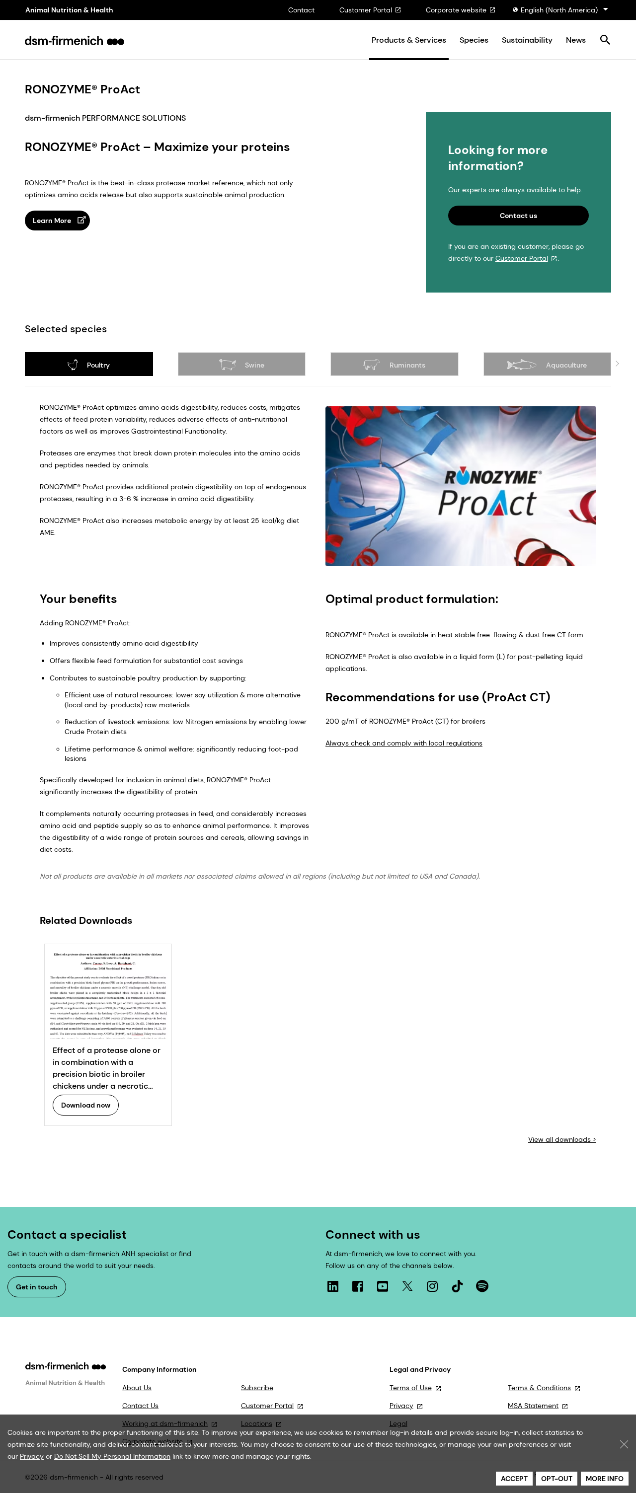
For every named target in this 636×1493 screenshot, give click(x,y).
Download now (85, 1105)
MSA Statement (533, 1405)
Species (474, 40)
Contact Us (140, 1405)
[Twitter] (407, 1286)
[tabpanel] (318, 773)
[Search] (605, 40)
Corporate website (456, 9)
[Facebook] (358, 1286)
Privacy (401, 1405)
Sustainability (527, 40)
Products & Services (409, 40)
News (576, 40)
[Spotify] (482, 1286)
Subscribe (257, 1387)
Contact (301, 9)
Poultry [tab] (97, 365)
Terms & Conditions (539, 1387)
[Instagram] (432, 1286)
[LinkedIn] (333, 1286)
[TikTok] (457, 1286)
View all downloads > (562, 1139)
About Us (137, 1387)
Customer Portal (365, 9)
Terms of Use (411, 1387)
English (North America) (559, 9)
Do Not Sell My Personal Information (112, 1456)
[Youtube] (383, 1286)
